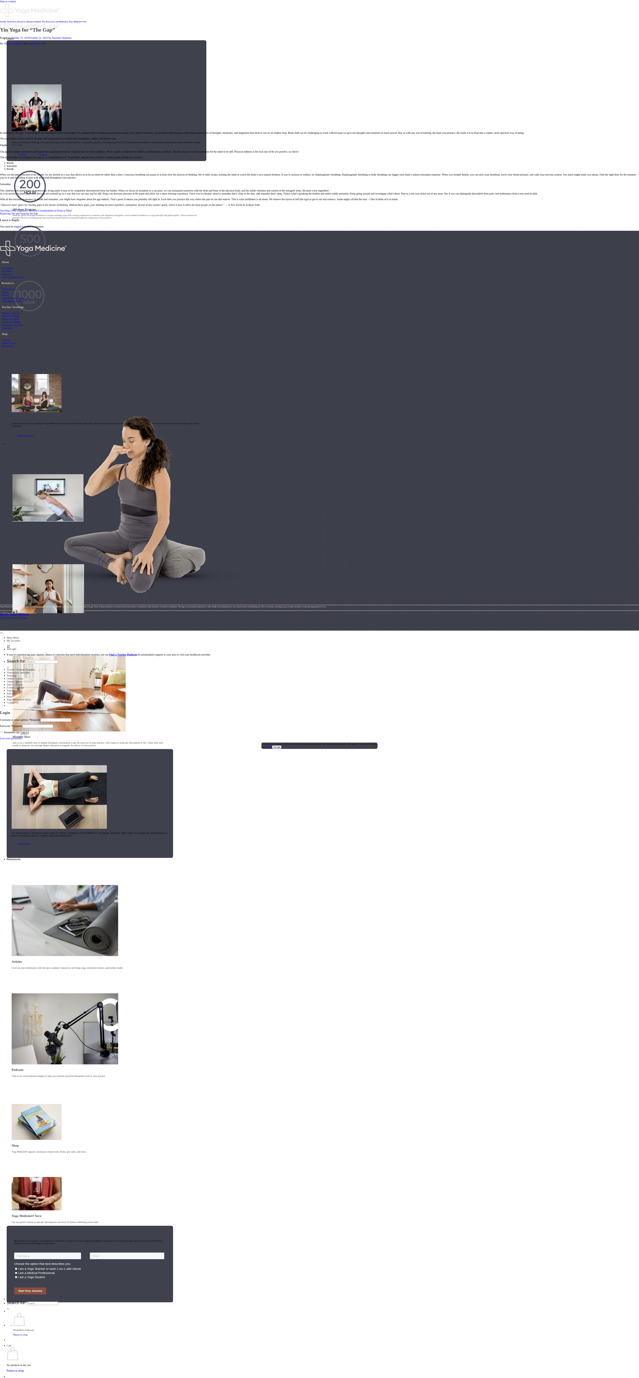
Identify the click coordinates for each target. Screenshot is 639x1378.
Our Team (6, 271)
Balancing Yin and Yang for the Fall (19, 213)
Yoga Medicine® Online (12, 298)
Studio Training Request (12, 277)
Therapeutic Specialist (12, 325)
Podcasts (11, 693)
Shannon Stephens (33, 22)
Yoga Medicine (36, 43)
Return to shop (20, 1335)
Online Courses (9, 343)
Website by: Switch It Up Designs (13, 614)
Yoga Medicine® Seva (12, 301)
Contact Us (6, 274)
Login (13, 649)
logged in (19, 226)
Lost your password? (11, 738)
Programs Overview (11, 313)
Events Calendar (15, 687)
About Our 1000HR (11, 322)
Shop (9, 696)
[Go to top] (1, 632)
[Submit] (8, 1308)
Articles (3, 22)
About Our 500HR (10, 319)
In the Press (11, 22)
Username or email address (20, 719)
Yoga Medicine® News (78, 22)
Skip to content (8, 1)
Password (11, 726)
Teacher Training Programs (21, 669)
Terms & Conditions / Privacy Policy (14, 615)
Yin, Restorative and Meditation (55, 22)
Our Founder (7, 268)
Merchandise (7, 346)
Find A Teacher (8, 289)
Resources (13, 859)
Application (7, 328)
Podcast (5, 295)
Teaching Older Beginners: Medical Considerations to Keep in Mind (36, 210)
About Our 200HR (10, 316)
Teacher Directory (18, 1298)
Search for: (16, 1302)
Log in (24, 732)
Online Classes (14, 681)
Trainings (6, 340)
